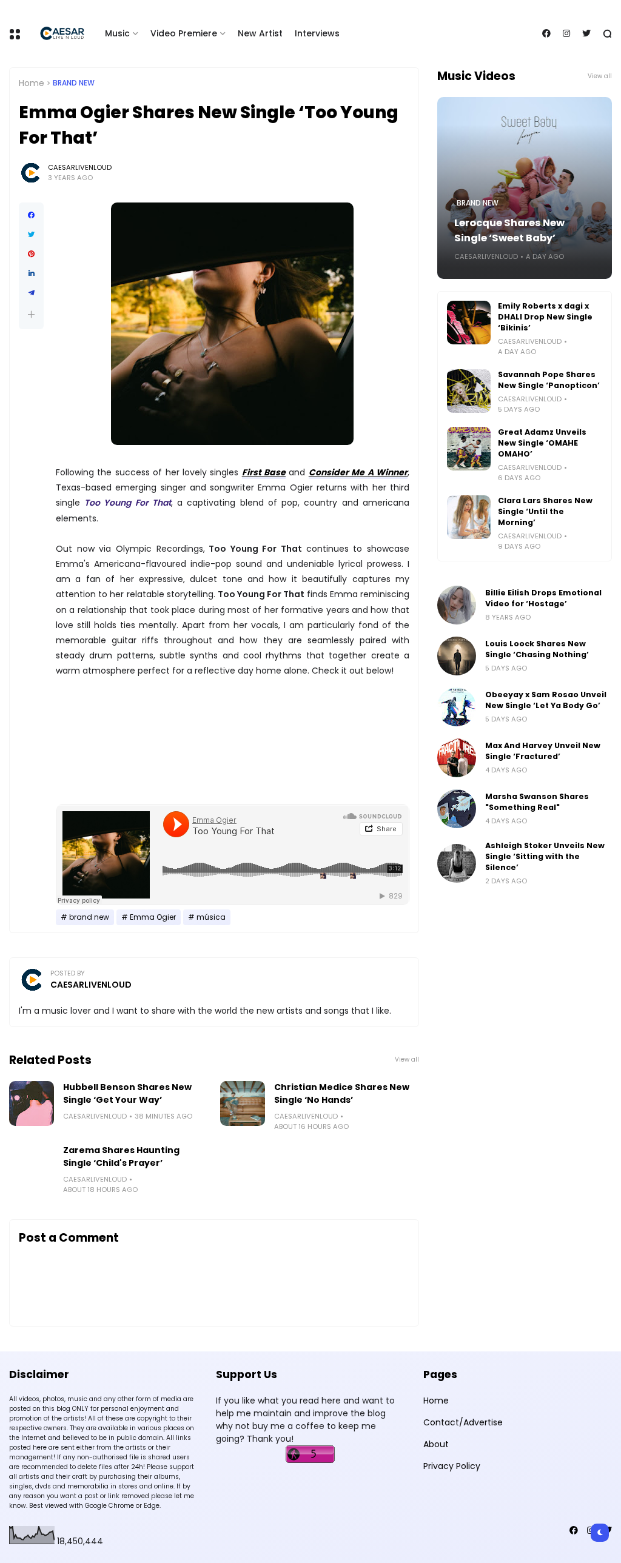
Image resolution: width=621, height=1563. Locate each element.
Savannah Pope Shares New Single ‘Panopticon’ (549, 379)
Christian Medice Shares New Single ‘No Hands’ (341, 1093)
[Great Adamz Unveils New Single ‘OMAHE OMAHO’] (469, 448)
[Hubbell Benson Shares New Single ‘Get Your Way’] (31, 1103)
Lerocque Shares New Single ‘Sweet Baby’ (509, 230)
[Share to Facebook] (31, 215)
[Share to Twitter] (31, 234)
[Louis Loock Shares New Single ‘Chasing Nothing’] (456, 656)
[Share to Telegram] (31, 292)
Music (117, 33)
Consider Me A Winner (358, 472)
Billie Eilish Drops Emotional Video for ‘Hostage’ (543, 598)
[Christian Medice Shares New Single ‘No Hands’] (242, 1103)
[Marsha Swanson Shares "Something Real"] (456, 808)
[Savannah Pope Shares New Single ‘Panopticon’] (469, 391)
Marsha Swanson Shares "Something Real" (537, 801)
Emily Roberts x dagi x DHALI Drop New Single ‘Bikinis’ (545, 317)
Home (31, 83)
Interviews (317, 33)
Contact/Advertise (463, 1422)
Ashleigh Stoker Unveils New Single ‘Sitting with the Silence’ (545, 856)
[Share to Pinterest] (31, 254)
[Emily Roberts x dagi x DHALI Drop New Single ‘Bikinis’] (469, 322)
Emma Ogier (153, 917)
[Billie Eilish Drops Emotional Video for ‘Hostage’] (456, 605)
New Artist (260, 33)
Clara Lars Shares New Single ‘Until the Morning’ (545, 511)
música (211, 917)
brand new (74, 83)
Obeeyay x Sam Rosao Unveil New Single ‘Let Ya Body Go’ (545, 700)
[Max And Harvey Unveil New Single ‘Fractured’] (456, 757)
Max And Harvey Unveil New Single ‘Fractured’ (542, 750)
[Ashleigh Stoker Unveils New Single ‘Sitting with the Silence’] (456, 863)
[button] (31, 314)
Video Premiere (183, 33)
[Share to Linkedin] (31, 273)
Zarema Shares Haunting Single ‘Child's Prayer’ (121, 1156)
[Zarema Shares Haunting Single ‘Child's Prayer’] (31, 1166)
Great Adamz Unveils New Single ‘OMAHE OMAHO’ (542, 443)
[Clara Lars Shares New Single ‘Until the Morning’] (469, 517)
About (436, 1444)
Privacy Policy (451, 1466)
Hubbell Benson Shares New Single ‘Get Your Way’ (127, 1093)
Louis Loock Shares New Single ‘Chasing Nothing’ (537, 649)
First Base (264, 472)
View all (407, 1059)
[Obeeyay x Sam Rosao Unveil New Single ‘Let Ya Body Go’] (456, 707)
